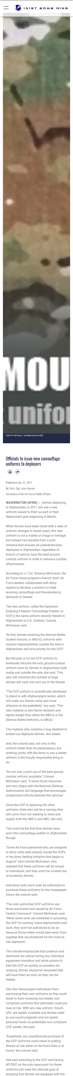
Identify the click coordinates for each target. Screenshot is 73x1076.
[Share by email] (17, 472)
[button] (6, 8)
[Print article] (10, 472)
